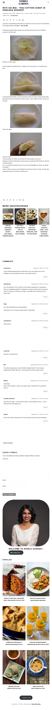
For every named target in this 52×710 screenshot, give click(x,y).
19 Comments (14, 15)
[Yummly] (19, 20)
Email (4, 486)
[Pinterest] (10, 20)
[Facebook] (7, 20)
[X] (4, 20)
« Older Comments (8, 443)
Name (5, 480)
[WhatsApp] (16, 20)
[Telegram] (13, 20)
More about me (15, 552)
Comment (6, 459)
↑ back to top (26, 698)
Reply (46, 277)
